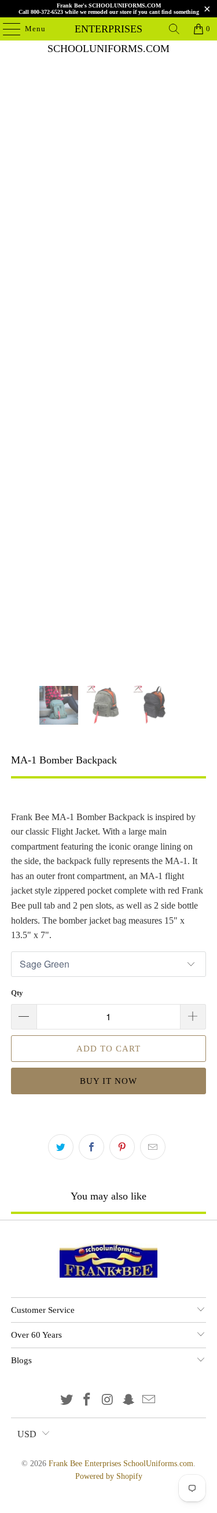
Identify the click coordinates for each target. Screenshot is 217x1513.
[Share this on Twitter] (60, 1147)
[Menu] (6, 28)
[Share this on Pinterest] (122, 1147)
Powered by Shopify (108, 1476)
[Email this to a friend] (152, 1147)
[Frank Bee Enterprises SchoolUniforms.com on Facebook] (87, 1400)
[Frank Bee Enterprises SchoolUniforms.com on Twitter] (66, 1400)
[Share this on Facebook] (91, 1147)
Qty (17, 992)
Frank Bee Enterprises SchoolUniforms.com (108, 28)
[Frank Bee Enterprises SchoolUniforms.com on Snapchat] (128, 1400)
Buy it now (108, 1081)
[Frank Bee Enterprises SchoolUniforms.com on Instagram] (108, 1400)
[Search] (174, 28)
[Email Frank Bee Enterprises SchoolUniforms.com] (149, 1400)
